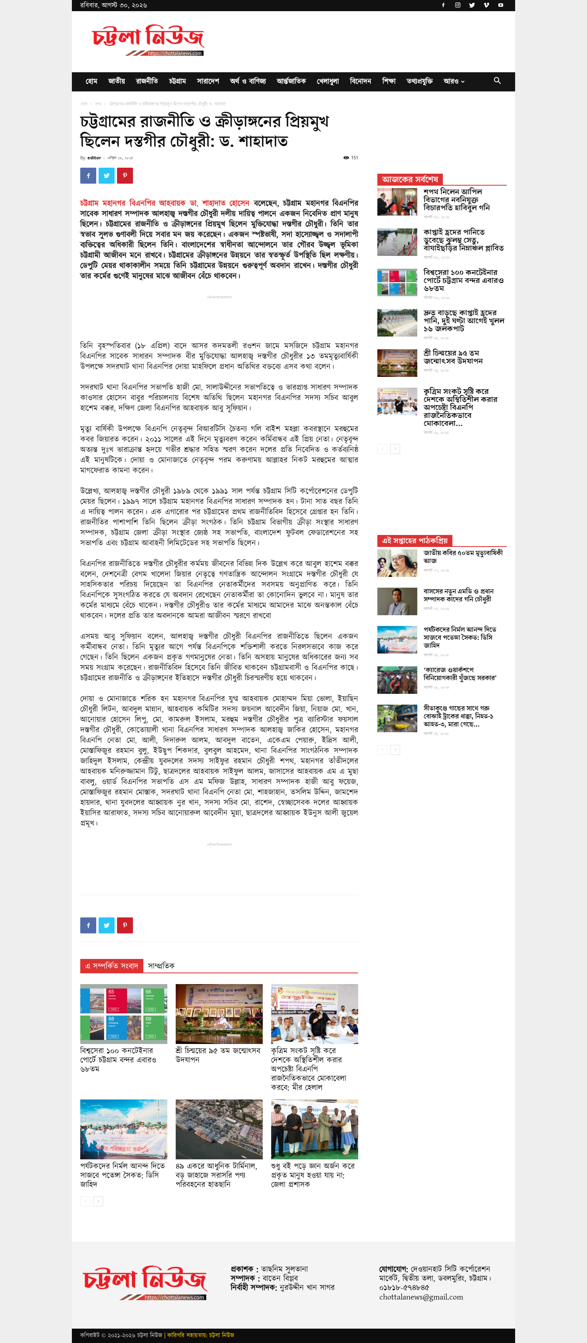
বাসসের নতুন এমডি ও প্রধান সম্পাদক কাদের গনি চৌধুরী (459, 595)
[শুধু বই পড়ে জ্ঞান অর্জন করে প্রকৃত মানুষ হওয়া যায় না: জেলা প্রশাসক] (314, 1129)
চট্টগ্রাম (177, 82)
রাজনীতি (147, 82)
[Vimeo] (486, 5)
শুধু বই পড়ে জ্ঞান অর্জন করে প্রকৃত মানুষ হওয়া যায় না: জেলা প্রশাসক (313, 1175)
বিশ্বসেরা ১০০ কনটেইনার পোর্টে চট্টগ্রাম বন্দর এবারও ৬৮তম (118, 1060)
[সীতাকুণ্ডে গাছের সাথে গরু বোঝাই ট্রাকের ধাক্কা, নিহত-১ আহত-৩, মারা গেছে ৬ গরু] (397, 718)
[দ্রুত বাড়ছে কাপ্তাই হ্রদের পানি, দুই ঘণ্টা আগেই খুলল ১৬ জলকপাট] (397, 323)
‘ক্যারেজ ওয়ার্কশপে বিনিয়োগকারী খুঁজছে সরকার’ (460, 674)
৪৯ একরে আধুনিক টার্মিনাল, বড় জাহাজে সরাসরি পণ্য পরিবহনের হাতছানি (216, 1175)
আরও (451, 82)
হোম (91, 82)
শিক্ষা (389, 82)
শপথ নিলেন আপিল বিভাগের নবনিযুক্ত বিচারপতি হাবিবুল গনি (457, 200)
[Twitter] (472, 5)
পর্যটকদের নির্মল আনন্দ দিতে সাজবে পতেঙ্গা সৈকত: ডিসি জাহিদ (122, 1175)
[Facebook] (443, 5)
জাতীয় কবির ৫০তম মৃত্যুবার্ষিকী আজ (463, 557)
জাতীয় (117, 82)
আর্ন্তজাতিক (291, 82)
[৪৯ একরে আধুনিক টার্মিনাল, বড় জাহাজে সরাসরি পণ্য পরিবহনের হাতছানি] (219, 1129)
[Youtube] (501, 5)
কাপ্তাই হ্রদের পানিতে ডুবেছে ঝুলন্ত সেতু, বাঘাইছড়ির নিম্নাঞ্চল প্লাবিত (464, 240)
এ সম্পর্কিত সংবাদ (112, 966)
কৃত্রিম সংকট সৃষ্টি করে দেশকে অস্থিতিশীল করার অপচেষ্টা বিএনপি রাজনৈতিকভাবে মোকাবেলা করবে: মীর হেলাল (308, 1069)
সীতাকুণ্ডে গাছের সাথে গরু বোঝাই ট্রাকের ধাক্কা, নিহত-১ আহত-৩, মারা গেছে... (458, 716)
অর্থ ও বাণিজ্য (248, 82)
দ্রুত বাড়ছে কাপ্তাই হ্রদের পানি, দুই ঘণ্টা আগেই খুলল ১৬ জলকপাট (464, 321)
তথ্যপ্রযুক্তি (420, 82)
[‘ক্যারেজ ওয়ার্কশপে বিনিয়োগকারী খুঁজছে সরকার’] (397, 680)
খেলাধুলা (328, 82)
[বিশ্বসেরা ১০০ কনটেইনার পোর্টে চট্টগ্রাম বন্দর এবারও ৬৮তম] (123, 1014)
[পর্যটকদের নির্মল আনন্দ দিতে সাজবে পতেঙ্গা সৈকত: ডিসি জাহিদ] (123, 1129)
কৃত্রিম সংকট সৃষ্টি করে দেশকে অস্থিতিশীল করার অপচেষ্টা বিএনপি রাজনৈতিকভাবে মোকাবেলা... (461, 407)
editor (94, 157)
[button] (497, 82)
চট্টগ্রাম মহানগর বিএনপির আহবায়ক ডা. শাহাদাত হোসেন (165, 203)
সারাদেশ (208, 82)
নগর (98, 103)
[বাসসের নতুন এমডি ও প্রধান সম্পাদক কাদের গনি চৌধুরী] (397, 601)
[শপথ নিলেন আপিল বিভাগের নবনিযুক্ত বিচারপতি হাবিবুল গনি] (397, 202)
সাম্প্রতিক (161, 966)
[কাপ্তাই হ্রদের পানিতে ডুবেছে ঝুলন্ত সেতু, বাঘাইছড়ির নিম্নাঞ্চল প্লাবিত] (397, 242)
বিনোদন (360, 82)
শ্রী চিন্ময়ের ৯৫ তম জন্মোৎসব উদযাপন (218, 1056)
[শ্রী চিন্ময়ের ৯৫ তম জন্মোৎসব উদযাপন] (219, 1014)
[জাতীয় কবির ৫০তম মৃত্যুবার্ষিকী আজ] (397, 563)
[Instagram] (458, 5)
